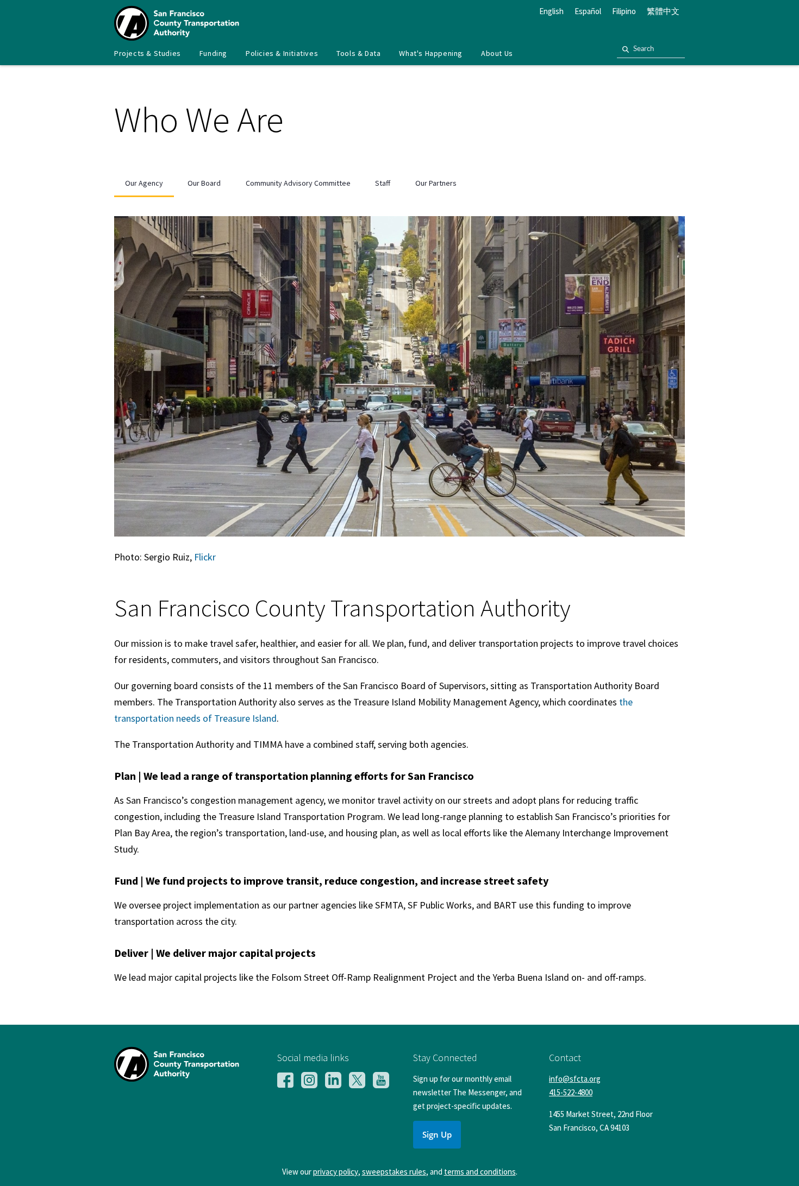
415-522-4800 (570, 1092)
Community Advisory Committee (298, 183)
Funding (213, 53)
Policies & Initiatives (282, 53)
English (551, 11)
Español (588, 11)
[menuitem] (147, 53)
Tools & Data (358, 53)
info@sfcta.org (575, 1079)
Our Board (204, 183)
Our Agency (144, 183)
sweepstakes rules (394, 1171)
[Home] (176, 37)
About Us (497, 53)
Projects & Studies (147, 53)
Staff (382, 183)
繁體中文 (663, 11)
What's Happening (431, 53)
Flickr (205, 557)
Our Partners (436, 183)
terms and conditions (480, 1171)
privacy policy (335, 1171)
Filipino (624, 11)
